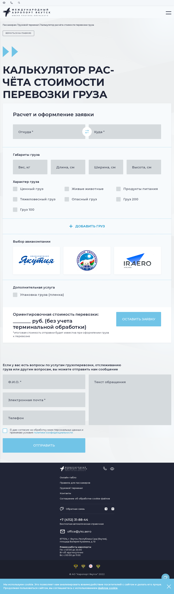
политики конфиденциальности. (53, 432)
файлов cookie (107, 588)
